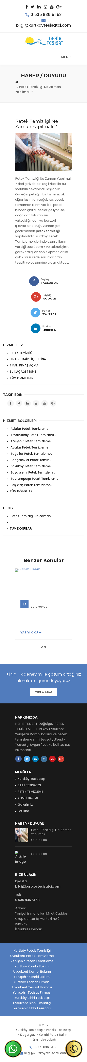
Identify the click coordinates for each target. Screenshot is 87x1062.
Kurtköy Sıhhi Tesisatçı (32, 997)
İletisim (23, 811)
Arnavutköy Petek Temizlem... (33, 435)
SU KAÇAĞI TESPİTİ (23, 371)
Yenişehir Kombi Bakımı (32, 976)
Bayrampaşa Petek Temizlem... (34, 479)
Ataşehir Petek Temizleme (30, 441)
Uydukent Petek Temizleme (32, 956)
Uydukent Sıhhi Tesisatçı (32, 1003)
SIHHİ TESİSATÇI (29, 785)
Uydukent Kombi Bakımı (32, 971)
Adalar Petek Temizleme (29, 429)
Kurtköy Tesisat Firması (32, 982)
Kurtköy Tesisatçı (31, 779)
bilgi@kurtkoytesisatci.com (43, 25)
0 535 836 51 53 (46, 14)
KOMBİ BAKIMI (28, 798)
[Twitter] (35, 312)
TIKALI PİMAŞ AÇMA (24, 365)
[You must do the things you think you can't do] (21, 835)
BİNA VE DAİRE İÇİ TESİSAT (29, 359)
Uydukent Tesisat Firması (32, 987)
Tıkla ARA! (43, 692)
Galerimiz (25, 804)
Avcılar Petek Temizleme (29, 447)
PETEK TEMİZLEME (30, 792)
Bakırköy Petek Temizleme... (31, 466)
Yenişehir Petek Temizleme (32, 961)
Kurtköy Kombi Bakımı (32, 966)
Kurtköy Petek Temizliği (32, 950)
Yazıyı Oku (29, 632)
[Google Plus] (36, 297)
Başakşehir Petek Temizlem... (32, 472)
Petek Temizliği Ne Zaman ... (31, 516)
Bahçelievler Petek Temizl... (30, 460)
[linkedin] (35, 328)
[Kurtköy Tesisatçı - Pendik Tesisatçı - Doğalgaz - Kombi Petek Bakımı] (43, 41)
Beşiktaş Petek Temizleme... (31, 485)
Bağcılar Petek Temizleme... (31, 454)
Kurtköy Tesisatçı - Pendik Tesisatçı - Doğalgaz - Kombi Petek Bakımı (43, 1032)
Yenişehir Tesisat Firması (32, 992)
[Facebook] (34, 281)
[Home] (16, 82)
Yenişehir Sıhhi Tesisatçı (32, 1008)
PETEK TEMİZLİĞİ (21, 353)
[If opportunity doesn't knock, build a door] (43, 584)
